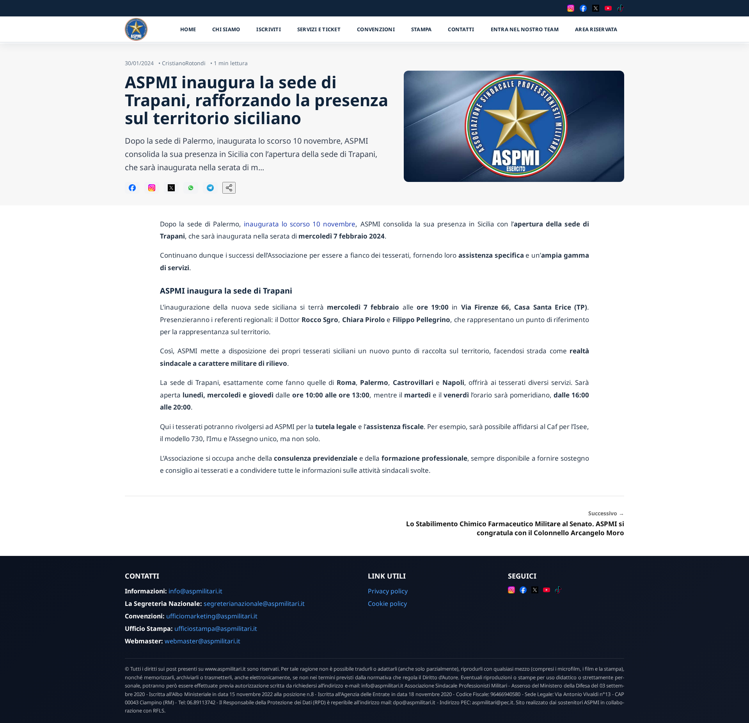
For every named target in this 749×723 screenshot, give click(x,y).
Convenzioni (376, 29)
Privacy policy (388, 591)
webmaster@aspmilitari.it (202, 641)
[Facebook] (583, 8)
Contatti (461, 29)
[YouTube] (608, 8)
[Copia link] (229, 188)
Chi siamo (226, 29)
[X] (595, 8)
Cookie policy (387, 603)
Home (188, 29)
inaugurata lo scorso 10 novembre (299, 223)
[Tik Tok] (620, 8)
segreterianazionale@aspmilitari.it (254, 603)
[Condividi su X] (171, 188)
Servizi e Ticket (319, 29)
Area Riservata (596, 29)
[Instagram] (570, 8)
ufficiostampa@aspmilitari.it (215, 628)
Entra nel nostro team (525, 29)
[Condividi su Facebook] (132, 188)
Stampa (421, 29)
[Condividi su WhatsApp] (190, 188)
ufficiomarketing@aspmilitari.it (211, 616)
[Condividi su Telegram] (210, 188)
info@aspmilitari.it (195, 591)
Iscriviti (268, 29)
